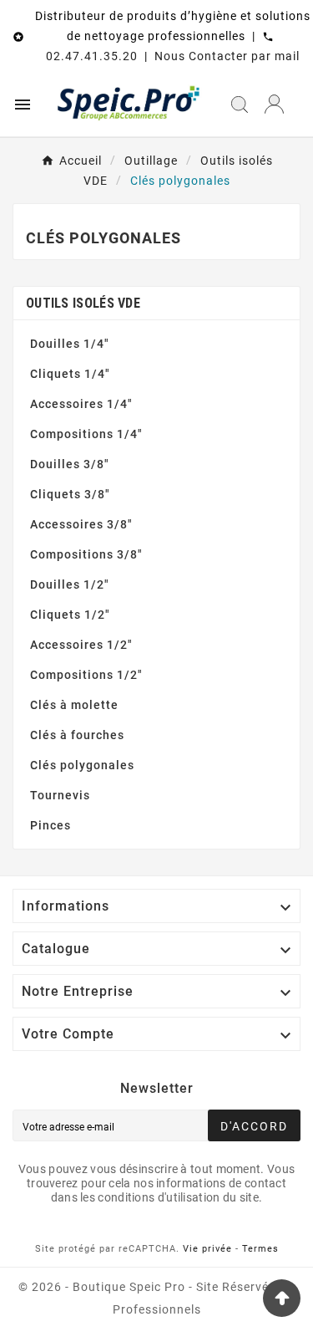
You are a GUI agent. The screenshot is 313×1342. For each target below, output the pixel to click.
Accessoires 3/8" (81, 524)
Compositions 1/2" (86, 674)
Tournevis (60, 795)
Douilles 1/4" (69, 343)
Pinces (50, 825)
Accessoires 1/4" (81, 404)
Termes (260, 1248)
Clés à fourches (77, 735)
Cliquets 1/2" (70, 614)
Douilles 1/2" (69, 584)
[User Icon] (274, 104)
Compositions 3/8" (86, 554)
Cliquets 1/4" (70, 373)
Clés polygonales (82, 765)
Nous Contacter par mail (227, 56)
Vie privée (207, 1248)
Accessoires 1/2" (81, 644)
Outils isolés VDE (83, 303)
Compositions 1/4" (86, 434)
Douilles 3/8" (69, 464)
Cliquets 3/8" (70, 494)
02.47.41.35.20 (92, 56)
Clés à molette (74, 705)
